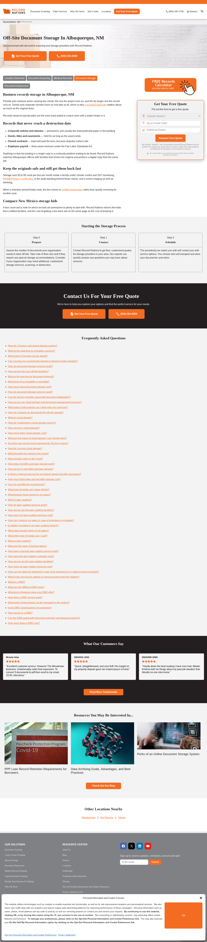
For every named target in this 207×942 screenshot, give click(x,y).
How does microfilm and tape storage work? (31, 464)
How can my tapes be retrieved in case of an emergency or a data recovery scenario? (53, 571)
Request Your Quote (170, 138)
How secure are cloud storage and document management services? (45, 402)
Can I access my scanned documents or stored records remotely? (43, 361)
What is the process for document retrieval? (31, 376)
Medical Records (63, 78)
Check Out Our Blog (103, 785)
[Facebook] (123, 846)
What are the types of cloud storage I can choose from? (37, 438)
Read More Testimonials (103, 692)
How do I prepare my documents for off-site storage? (36, 412)
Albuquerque (89, 817)
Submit (155, 862)
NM (18, 22)
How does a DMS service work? (25, 597)
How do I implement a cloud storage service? (32, 423)
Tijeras (121, 817)
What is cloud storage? (20, 417)
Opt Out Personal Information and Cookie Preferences (31, 935)
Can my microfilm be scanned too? (26, 484)
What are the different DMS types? (26, 587)
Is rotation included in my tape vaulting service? (33, 525)
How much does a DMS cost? (24, 623)
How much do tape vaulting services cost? (30, 515)
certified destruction (72, 189)
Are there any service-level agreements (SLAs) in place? (38, 443)
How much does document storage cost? (30, 387)
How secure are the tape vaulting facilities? (31, 510)
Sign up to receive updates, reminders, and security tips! (150, 856)
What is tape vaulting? (20, 500)
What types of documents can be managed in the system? (39, 602)
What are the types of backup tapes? (27, 546)
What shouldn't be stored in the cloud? (28, 453)
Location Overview (15, 78)
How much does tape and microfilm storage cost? (34, 479)
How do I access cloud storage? (25, 448)
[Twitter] (131, 846)
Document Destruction (16, 86)
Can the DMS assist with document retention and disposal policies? (44, 618)
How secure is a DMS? (20, 613)
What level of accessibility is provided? (28, 381)
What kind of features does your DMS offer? (31, 592)
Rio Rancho (106, 817)
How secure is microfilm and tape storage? (30, 469)
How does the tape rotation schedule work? (31, 556)
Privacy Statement (66, 935)
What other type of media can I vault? (27, 536)
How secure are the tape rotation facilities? (30, 561)
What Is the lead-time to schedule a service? (31, 351)
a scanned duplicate (95, 104)
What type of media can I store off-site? (28, 489)
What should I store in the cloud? (25, 458)
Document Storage (86, 78)
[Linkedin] (139, 846)
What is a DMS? (16, 582)
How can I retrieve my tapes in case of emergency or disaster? (41, 520)
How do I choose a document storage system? (32, 345)
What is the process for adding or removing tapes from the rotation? (43, 577)
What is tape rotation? (19, 541)
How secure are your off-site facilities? (28, 371)
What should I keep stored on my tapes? (29, 494)
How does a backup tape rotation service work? (33, 551)
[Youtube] (148, 846)
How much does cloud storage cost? (27, 433)
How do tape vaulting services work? (27, 505)
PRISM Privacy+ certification (18, 179)
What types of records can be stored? (28, 356)
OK (183, 915)
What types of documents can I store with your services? (38, 407)
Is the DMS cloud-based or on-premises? (30, 607)
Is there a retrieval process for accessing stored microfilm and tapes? (44, 474)
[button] (200, 897)
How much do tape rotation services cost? (30, 566)
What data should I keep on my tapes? (28, 530)
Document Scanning (39, 78)
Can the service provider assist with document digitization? (39, 397)
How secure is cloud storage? (24, 428)
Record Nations (9, 22)
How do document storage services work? (30, 366)
